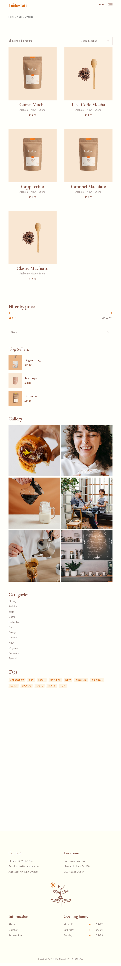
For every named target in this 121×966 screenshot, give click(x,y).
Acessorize (17, 680)
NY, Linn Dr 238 (29, 872)
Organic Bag (32, 360)
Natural (55, 680)
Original (97, 680)
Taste (39, 685)
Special (26, 685)
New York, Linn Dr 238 (77, 866)
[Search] (108, 333)
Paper (13, 685)
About (12, 924)
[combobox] (95, 41)
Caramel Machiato (88, 186)
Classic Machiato (32, 268)
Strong (42, 110)
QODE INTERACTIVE (53, 958)
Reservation (15, 935)
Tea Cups (30, 378)
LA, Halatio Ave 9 (74, 872)
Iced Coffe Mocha (88, 104)
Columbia (30, 396)
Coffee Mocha (32, 104)
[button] (32, 96)
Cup (31, 680)
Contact (13, 930)
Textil (52, 685)
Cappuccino (32, 186)
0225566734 (24, 861)
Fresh (41, 680)
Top (62, 685)
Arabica (24, 110)
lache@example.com (27, 866)
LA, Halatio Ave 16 (74, 861)
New (33, 110)
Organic (81, 680)
